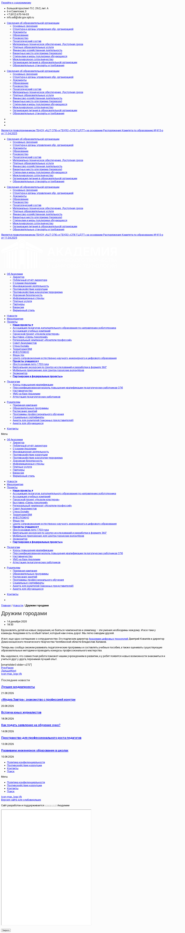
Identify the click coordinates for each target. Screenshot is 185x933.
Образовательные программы (31, 408)
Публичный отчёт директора (30, 279)
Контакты (12, 428)
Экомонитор (20, 373)
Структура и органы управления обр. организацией (43, 29)
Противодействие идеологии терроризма (38, 292)
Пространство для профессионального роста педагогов (41, 737)
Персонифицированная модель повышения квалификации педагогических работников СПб (68, 387)
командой (51, 805)
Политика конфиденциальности (26, 762)
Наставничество (23, 390)
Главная (6, 605)
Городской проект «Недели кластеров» (36, 333)
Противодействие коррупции (30, 289)
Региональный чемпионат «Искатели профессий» (42, 339)
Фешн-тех (18, 355)
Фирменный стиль (24, 310)
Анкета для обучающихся (28, 423)
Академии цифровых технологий (108, 638)
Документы (20, 32)
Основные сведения (25, 26)
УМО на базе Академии (26, 393)
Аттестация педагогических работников (36, 396)
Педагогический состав (27, 41)
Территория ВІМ (22, 349)
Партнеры (19, 304)
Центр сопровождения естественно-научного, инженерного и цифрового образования (65, 358)
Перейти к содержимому (16, 2)
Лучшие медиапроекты (18, 687)
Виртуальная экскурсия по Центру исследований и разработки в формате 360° (60, 367)
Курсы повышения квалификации (33, 384)
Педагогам (13, 381)
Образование (20, 35)
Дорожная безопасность (27, 295)
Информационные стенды (28, 298)
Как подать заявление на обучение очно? (30, 725)
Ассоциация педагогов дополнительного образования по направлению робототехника (64, 327)
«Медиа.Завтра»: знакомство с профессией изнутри (38, 699)
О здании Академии (24, 283)
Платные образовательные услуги (33, 47)
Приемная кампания (25, 405)
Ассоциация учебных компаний (31, 330)
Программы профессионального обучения (38, 414)
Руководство (20, 38)
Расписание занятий (25, 411)
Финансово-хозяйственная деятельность (37, 50)
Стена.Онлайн (21, 346)
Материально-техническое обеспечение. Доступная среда (48, 44)
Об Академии (15, 273)
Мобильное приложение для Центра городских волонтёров (48, 370)
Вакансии (18, 307)
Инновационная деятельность (31, 286)
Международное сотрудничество (33, 59)
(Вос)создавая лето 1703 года (31, 364)
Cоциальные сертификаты (28, 417)
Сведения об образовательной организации (33, 23)
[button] (83, 433)
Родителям (13, 402)
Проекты (12, 321)
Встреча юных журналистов (21, 712)
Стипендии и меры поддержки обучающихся (40, 56)
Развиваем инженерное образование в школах (34, 750)
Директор (18, 276)
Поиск (10, 771)
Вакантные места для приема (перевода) (37, 53)
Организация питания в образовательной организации (45, 62)
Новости (12, 315)
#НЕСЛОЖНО (21, 352)
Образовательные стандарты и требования (38, 65)
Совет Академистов (25, 342)
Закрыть (6, 930)
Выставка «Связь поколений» (30, 336)
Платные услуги (22, 301)
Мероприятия (15, 318)
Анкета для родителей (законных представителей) (43, 420)
